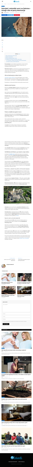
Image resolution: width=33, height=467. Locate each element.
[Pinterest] (2, 49)
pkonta (2, 351)
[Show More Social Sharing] (21, 15)
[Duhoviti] (16, 1)
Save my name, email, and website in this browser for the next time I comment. (15, 321)
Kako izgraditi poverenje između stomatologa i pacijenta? (7, 283)
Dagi (2, 400)
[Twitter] (2, 45)
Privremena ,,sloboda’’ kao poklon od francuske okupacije (16, 60)
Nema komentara (18, 12)
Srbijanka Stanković (6, 12)
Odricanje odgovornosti (13, 461)
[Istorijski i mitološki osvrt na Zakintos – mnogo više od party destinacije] (16, 27)
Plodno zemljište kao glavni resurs (11, 58)
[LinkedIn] (2, 47)
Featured (3, 6)
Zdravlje (3, 348)
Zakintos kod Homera (9, 56)
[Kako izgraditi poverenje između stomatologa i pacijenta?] (8, 277)
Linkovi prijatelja (21, 461)
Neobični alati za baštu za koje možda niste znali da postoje (7, 296)
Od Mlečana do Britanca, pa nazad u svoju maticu (13, 59)
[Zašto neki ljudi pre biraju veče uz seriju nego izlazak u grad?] (24, 290)
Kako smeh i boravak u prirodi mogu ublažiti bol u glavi (13, 446)
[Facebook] (2, 42)
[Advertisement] (18, 46)
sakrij (19, 53)
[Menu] (2, 1)
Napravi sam (3, 372)
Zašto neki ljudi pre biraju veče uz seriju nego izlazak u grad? (24, 296)
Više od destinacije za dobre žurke (11, 55)
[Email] (2, 51)
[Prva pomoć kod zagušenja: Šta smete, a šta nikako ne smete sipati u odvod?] (24, 277)
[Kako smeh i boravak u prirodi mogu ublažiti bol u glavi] (17, 436)
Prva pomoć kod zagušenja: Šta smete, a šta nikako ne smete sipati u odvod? (24, 283)
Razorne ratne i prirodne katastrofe (12, 61)
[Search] (30, 1)
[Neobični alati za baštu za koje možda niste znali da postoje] (8, 290)
